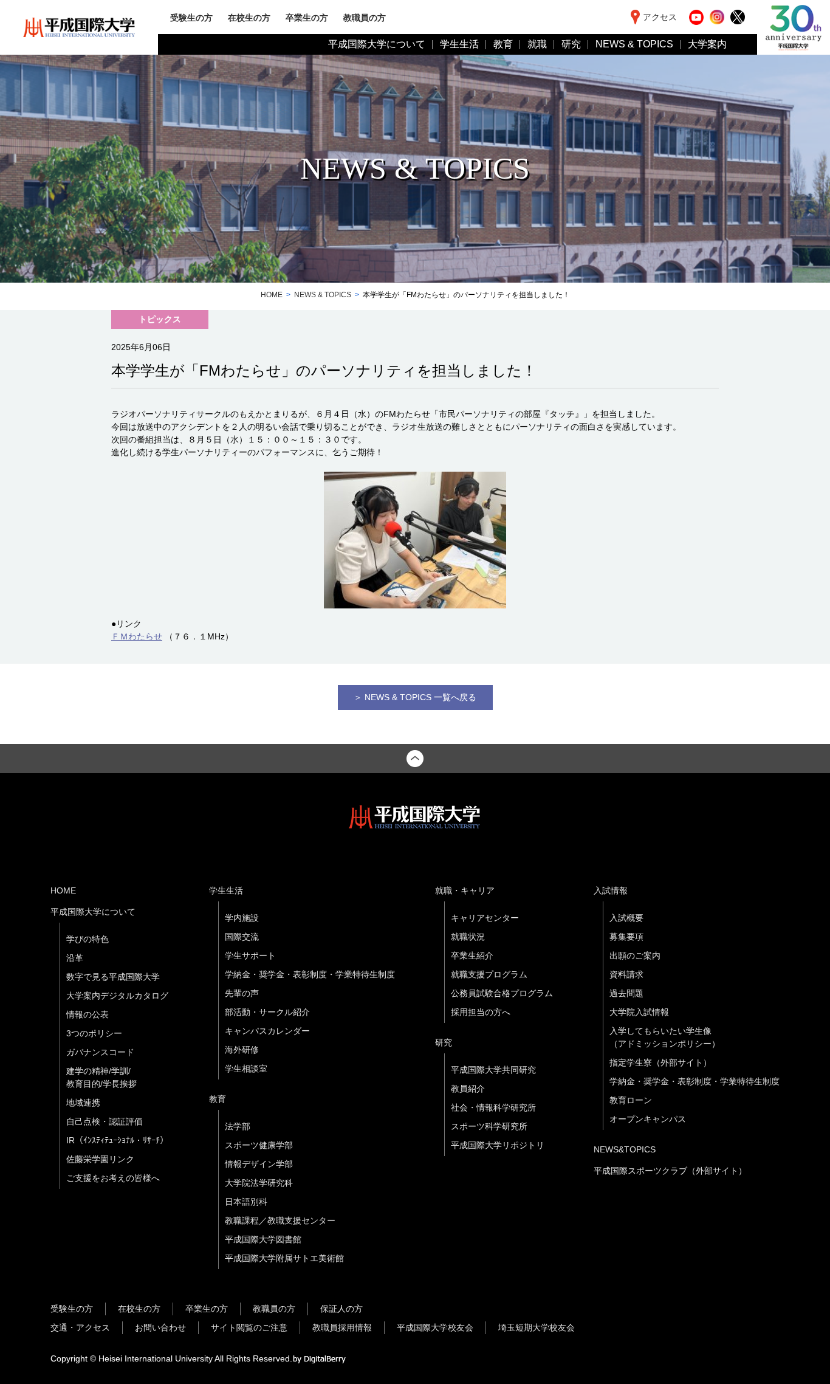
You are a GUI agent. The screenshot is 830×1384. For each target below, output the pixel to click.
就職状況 (468, 937)
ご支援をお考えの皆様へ (113, 1178)
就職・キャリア (465, 890)
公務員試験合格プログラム (502, 993)
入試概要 (626, 918)
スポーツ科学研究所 (489, 1126)
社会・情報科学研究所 (493, 1107)
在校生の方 (249, 17)
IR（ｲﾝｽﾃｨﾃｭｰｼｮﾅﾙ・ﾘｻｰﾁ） (117, 1140)
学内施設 (242, 918)
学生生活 (459, 44)
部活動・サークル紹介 (267, 1012)
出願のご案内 (634, 955)
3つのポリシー (94, 1033)
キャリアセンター (485, 918)
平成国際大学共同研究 (493, 1070)
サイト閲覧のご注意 (249, 1327)
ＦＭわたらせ (136, 636)
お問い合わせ (160, 1327)
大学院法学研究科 (259, 1183)
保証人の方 (341, 1308)
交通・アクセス (80, 1327)
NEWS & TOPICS (634, 44)
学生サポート (250, 955)
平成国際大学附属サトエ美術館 (284, 1258)
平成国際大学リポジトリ (497, 1145)
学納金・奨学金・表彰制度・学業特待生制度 (310, 974)
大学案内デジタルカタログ (117, 995)
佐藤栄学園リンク (100, 1159)
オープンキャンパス (647, 1119)
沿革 (74, 958)
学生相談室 (246, 1068)
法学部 (237, 1126)
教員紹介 (468, 1088)
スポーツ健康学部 (259, 1145)
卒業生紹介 (472, 955)
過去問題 (626, 993)
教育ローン (630, 1100)
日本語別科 (246, 1202)
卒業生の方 (307, 17)
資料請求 (626, 974)
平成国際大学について (376, 44)
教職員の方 (364, 17)
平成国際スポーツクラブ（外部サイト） (670, 1171)
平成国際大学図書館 (263, 1239)
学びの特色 (87, 939)
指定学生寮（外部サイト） (660, 1062)
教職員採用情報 (342, 1327)
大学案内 (707, 44)
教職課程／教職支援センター (280, 1220)
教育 (503, 44)
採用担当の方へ (480, 1012)
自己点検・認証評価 (104, 1121)
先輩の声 (242, 993)
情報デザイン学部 (259, 1164)
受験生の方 (191, 17)
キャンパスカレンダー (267, 1031)
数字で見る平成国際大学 (113, 977)
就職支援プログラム (489, 974)
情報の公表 (87, 1014)
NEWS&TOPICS (625, 1149)
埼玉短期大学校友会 (536, 1327)
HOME (272, 295)
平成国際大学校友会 (435, 1327)
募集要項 (626, 937)
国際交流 (242, 937)
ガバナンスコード (100, 1052)
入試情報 (611, 890)
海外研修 (242, 1050)
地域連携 (83, 1102)
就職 (537, 44)
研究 (571, 44)
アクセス (660, 17)
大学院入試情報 (639, 1012)
